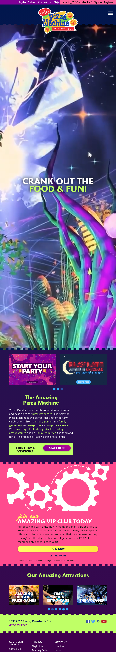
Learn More (57, 20)
